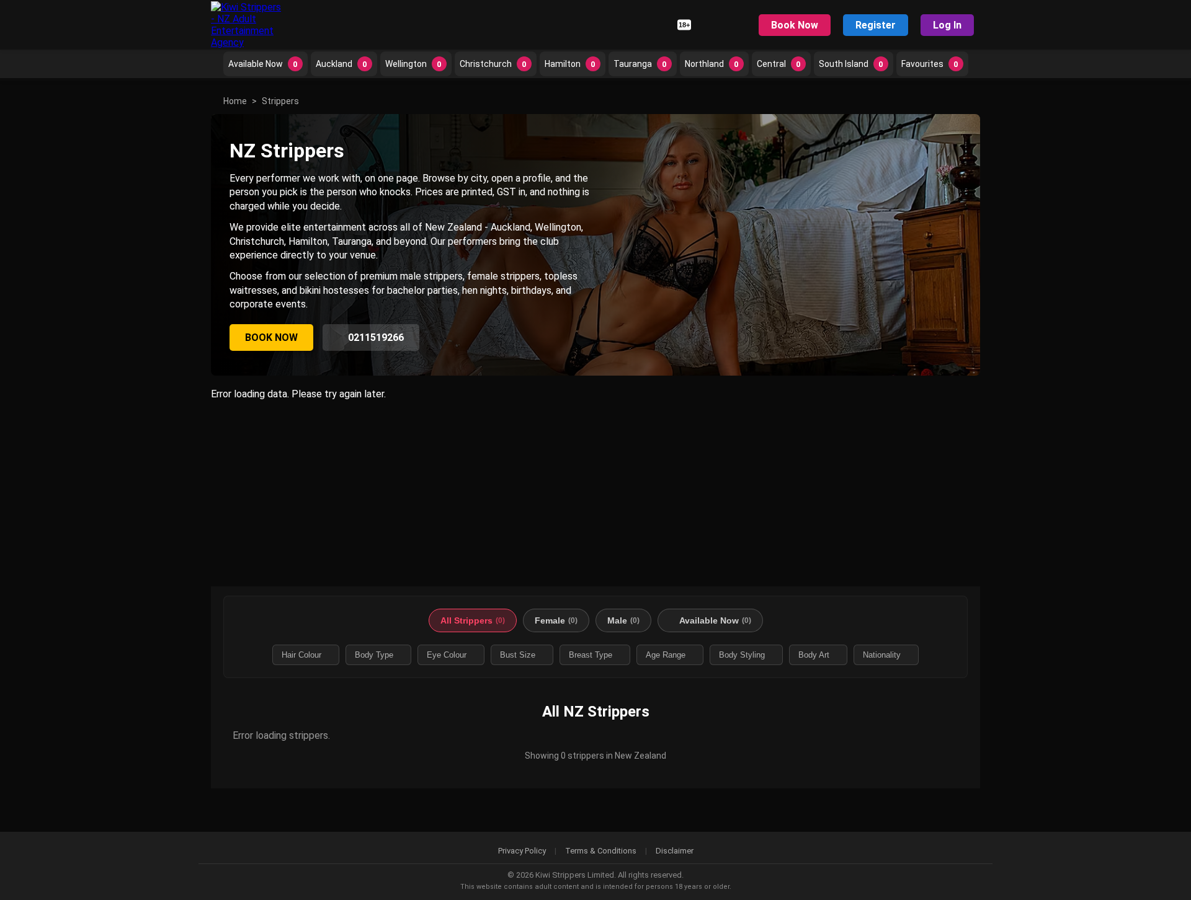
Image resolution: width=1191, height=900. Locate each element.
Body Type (374, 655)
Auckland (341, 64)
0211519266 (375, 337)
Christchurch (493, 64)
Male (623, 620)
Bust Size (517, 655)
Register (875, 25)
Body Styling (742, 655)
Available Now (263, 64)
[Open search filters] (710, 24)
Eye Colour (446, 655)
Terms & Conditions (600, 850)
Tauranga (640, 64)
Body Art (813, 655)
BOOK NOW (271, 337)
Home (235, 101)
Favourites (929, 64)
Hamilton (570, 64)
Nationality (882, 655)
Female (556, 620)
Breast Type (590, 655)
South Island (851, 64)
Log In (947, 25)
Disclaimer (675, 850)
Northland (712, 64)
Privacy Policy (522, 850)
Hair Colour (301, 655)
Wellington (413, 64)
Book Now (794, 25)
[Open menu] (734, 24)
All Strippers (472, 620)
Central (779, 64)
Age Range (665, 655)
